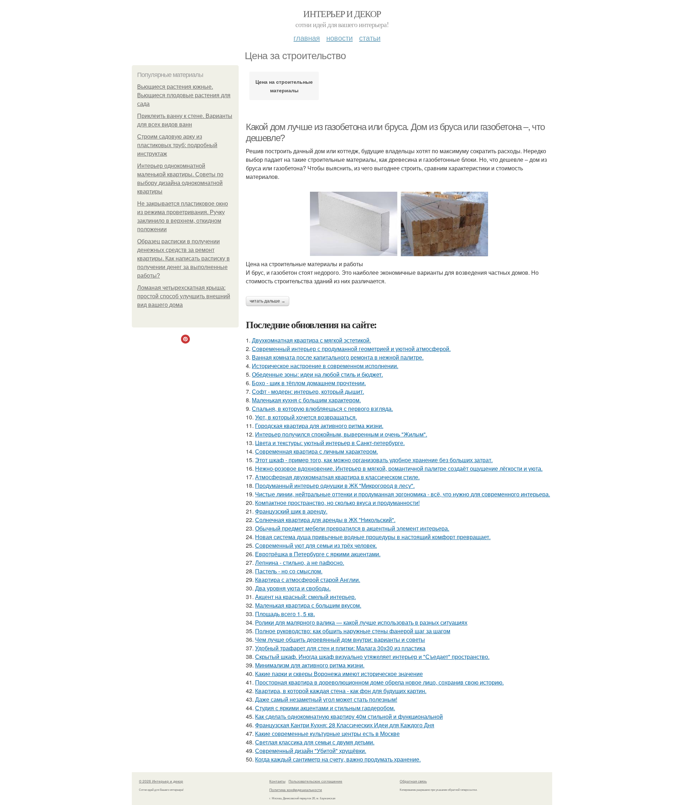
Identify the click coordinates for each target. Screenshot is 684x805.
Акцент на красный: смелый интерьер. (305, 597)
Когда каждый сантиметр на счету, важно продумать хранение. (338, 759)
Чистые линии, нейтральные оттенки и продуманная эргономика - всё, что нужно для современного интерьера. (402, 494)
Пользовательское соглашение (315, 781)
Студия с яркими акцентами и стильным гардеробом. (325, 708)
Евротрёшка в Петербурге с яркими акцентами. (317, 554)
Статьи (369, 37)
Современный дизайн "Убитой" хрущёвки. (310, 751)
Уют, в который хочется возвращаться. (306, 417)
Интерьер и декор (341, 13)
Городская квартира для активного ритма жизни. (319, 426)
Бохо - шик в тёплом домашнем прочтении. (309, 383)
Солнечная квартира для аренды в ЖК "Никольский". (325, 520)
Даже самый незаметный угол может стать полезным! (326, 699)
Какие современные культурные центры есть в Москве (327, 733)
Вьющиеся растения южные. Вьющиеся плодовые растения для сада (183, 95)
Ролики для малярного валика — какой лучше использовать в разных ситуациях (361, 622)
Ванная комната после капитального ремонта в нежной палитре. (338, 357)
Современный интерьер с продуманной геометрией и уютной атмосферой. (351, 349)
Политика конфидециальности (295, 789)
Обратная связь (413, 781)
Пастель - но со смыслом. (288, 571)
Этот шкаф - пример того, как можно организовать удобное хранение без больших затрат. (374, 460)
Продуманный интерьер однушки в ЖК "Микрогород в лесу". (335, 485)
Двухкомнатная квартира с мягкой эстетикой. (311, 340)
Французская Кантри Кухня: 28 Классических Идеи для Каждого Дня (344, 725)
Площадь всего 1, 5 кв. (285, 614)
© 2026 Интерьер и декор (161, 781)
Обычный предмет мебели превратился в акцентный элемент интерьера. (352, 528)
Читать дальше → (267, 301)
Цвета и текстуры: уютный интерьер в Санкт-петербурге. (330, 443)
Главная (307, 37)
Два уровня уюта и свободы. (293, 588)
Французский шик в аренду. (291, 511)
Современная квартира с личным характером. (316, 451)
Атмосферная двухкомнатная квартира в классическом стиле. (337, 477)
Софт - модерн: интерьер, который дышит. (308, 391)
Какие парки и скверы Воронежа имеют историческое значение (339, 674)
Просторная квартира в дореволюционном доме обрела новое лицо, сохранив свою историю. (379, 682)
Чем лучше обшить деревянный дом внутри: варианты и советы (340, 639)
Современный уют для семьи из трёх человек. (316, 545)
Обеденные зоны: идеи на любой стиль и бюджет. (317, 374)
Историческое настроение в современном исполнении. (325, 366)
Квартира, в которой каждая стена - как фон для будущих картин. (340, 691)
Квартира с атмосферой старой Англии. (307, 580)
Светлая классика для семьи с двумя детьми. (314, 742)
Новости (339, 37)
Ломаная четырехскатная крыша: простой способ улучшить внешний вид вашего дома (183, 296)
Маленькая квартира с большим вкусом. (308, 605)
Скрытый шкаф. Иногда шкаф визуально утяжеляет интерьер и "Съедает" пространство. (372, 656)
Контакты (277, 781)
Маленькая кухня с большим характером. (306, 400)
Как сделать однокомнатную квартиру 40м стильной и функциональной (349, 716)
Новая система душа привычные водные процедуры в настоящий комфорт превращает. (373, 537)
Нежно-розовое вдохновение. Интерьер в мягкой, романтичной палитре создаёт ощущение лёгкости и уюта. (399, 468)
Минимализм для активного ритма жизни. (309, 665)
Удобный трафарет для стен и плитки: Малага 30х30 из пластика (340, 648)
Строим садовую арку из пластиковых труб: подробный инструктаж (177, 145)
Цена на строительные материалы (284, 86)
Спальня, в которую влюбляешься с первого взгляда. (322, 408)
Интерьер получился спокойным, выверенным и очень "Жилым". (341, 434)
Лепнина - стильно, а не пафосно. (299, 562)
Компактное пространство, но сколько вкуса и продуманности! (337, 503)
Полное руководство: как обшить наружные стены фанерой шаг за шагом (352, 631)
